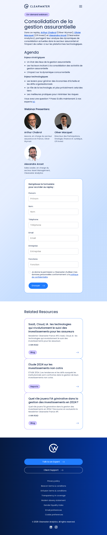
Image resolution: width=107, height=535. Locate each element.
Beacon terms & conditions (53, 486)
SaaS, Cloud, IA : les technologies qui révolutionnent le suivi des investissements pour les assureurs (51, 327)
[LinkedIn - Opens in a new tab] (50, 527)
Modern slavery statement (53, 500)
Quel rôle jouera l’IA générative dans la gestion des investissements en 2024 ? (53, 400)
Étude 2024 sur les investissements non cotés (45, 366)
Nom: (31, 206)
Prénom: (32, 193)
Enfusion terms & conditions (53, 490)
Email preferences (53, 510)
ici (34, 101)
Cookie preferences (54, 514)
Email (31, 233)
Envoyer (36, 285)
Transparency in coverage (53, 495)
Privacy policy (53, 481)
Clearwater (37, 6)
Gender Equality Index (53, 505)
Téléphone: (33, 219)
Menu (81, 6)
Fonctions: (33, 259)
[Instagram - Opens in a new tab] (56, 527)
